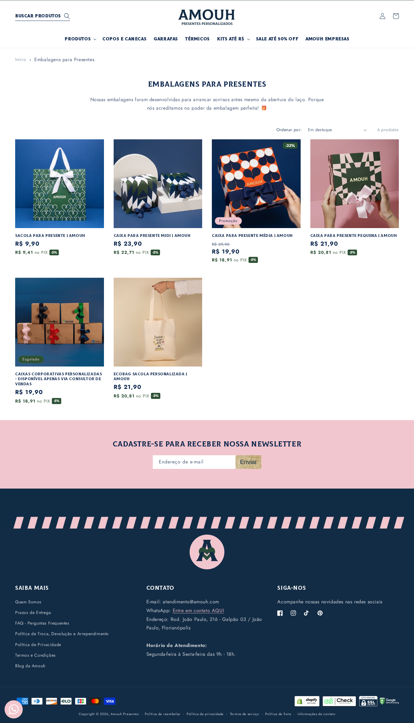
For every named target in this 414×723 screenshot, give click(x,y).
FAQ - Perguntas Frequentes (42, 623)
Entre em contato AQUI (198, 610)
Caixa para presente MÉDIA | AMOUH (252, 235)
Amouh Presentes (125, 713)
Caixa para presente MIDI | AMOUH (152, 235)
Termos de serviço (244, 713)
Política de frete (278, 713)
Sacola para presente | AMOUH (50, 235)
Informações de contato (316, 713)
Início (20, 59)
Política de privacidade (205, 713)
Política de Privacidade (38, 645)
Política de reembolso (162, 713)
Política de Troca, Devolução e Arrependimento (62, 634)
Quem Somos (28, 602)
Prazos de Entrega (33, 612)
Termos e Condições (35, 655)
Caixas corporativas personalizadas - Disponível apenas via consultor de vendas (58, 379)
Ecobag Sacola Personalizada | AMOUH (150, 377)
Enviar (248, 462)
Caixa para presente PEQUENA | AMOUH (353, 235)
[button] (42, 16)
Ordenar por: (289, 130)
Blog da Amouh (30, 666)
